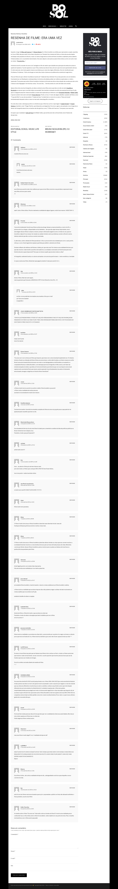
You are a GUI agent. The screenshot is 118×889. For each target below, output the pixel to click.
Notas (85, 171)
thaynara (23, 729)
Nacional (13, 34)
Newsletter (63, 26)
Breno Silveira (38, 52)
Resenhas (24, 34)
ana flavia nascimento (27, 483)
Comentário (14, 834)
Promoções (86, 183)
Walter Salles (74, 92)
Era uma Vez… (21, 61)
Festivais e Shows (88, 144)
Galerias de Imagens (88, 148)
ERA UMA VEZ (16, 120)
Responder (72, 147)
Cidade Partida (65, 103)
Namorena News (87, 164)
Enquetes (85, 141)
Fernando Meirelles (64, 92)
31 (34, 44)
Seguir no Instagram (95, 101)
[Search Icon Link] (76, 27)
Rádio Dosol (86, 186)
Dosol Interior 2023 (88, 125)
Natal (84, 167)
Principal (85, 179)
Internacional (86, 152)
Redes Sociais (52, 26)
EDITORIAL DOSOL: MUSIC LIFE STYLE (25, 130)
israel (22, 707)
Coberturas (86, 118)
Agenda (71, 26)
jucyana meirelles (26, 628)
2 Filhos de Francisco (26, 52)
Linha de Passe (29, 112)
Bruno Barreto (36, 94)
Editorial (85, 137)
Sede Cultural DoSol (88, 194)
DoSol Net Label (87, 129)
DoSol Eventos (87, 122)
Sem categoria (87, 198)
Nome (13, 851)
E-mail (13, 858)
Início (44, 26)
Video (84, 202)
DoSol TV (85, 133)
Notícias (18, 34)
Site (12, 865)
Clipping (85, 114)
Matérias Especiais (88, 156)
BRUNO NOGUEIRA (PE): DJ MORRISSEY (57, 130)
